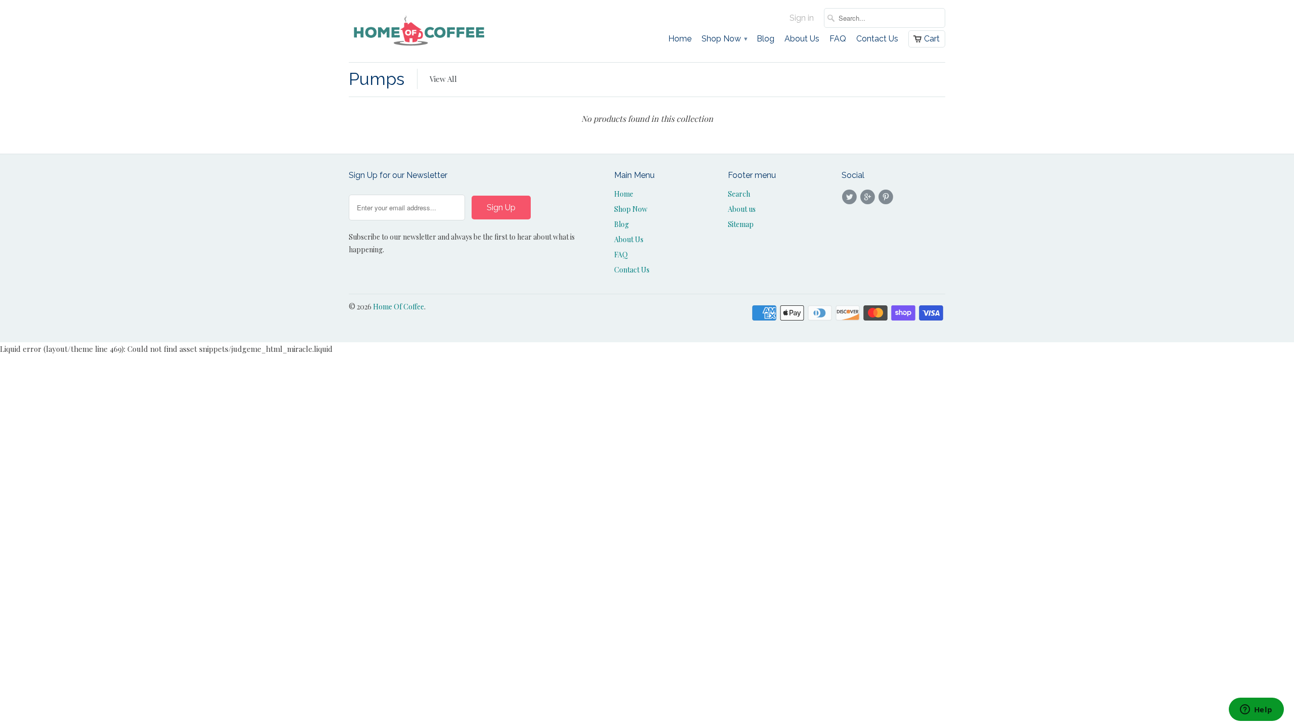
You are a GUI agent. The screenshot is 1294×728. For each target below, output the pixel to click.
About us (742, 209)
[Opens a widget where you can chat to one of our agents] (1256, 710)
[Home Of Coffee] (419, 31)
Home (679, 38)
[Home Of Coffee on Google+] (869, 197)
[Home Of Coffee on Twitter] (851, 197)
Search (739, 194)
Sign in (802, 18)
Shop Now (724, 38)
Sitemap (741, 224)
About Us (801, 38)
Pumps (376, 79)
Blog (765, 38)
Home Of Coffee (398, 306)
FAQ (837, 38)
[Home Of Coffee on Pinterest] (888, 197)
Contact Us (877, 38)
